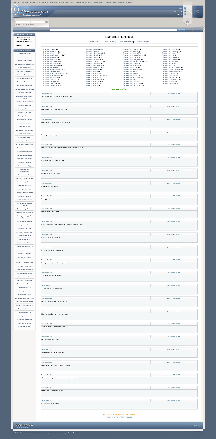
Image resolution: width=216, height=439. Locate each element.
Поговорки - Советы (24, 53)
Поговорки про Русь (24, 276)
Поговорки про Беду (24, 165)
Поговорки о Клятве (24, 137)
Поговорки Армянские (24, 71)
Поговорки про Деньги (24, 209)
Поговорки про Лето (24, 239)
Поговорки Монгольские (24, 119)
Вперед (129, 417)
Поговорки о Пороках (24, 140)
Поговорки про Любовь (24, 242)
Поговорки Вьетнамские (24, 82)
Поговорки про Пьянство (24, 266)
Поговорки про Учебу (24, 294)
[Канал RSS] (180, 8)
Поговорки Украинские (24, 319)
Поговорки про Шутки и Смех (24, 298)
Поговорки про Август (24, 158)
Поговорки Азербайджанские (24, 64)
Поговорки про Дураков (24, 221)
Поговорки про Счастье (24, 284)
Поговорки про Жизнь (25, 228)
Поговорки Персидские (24, 155)
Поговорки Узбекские (24, 316)
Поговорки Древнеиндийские (24, 89)
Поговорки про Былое (24, 182)
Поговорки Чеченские (24, 323)
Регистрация (19, 24)
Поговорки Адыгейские (24, 60)
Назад (108, 417)
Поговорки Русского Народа (24, 301)
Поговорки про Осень (24, 253)
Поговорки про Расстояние (24, 269)
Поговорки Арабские (24, 67)
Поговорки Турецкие (24, 312)
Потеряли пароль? (29, 24)
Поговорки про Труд (24, 287)
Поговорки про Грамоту (24, 199)
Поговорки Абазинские (24, 57)
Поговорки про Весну (24, 185)
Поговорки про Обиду (25, 250)
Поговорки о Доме (24, 126)
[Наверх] (197, 425)
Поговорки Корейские (24, 112)
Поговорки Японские (24, 326)
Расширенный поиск (194, 30)
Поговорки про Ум (24, 291)
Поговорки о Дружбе (24, 133)
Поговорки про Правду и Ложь (132, 83)
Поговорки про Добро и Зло (24, 212)
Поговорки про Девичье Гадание (133, 55)
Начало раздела (95, 41)
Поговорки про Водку (24, 189)
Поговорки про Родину (24, 273)
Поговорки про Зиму (24, 235)
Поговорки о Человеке (24, 148)
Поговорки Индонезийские (24, 101)
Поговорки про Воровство (24, 192)
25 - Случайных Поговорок (124, 41)
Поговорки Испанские (24, 105)
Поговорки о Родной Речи (24, 144)
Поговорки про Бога (24, 175)
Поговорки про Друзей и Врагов (133, 61)
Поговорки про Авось (24, 162)
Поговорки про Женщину (24, 225)
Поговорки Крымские (24, 116)
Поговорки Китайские (24, 108)
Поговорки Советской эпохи (24, 305)
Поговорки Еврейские (24, 92)
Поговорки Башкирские (24, 74)
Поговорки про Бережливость (95, 75)
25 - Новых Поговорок (108, 41)
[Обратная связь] (180, 11)
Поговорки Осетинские (24, 151)
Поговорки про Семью (24, 280)
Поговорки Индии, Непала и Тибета (54, 73)
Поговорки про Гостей (25, 196)
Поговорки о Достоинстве (24, 130)
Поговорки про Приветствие (24, 262)
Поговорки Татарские (24, 308)
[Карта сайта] (180, 14)
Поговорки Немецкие (24, 123)
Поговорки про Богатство (24, 178)
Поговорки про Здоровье (24, 232)
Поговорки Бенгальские (24, 78)
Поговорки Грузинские (24, 85)
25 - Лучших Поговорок (141, 41)
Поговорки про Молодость (24, 246)
